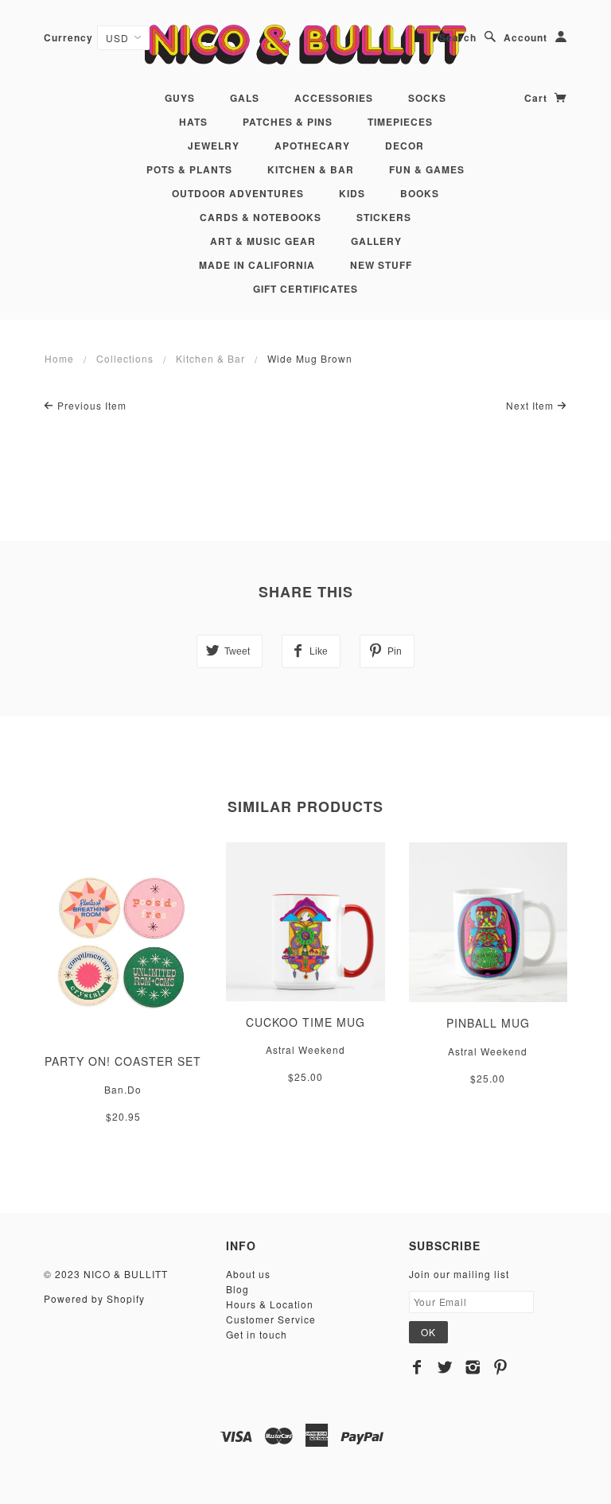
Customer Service (271, 1319)
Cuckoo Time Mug (305, 1022)
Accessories (333, 98)
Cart (537, 98)
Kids (352, 193)
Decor (404, 145)
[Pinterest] (500, 1367)
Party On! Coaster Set (123, 1061)
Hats (193, 122)
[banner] (305, 44)
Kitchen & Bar (310, 169)
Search (458, 37)
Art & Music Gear (263, 241)
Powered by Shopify (94, 1298)
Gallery (376, 241)
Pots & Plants (189, 169)
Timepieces (400, 122)
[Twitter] (445, 1367)
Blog (237, 1289)
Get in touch (256, 1334)
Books (419, 193)
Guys (180, 98)
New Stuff (381, 265)
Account (525, 37)
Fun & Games (427, 169)
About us (248, 1274)
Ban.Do (123, 1089)
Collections (125, 358)
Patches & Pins (288, 122)
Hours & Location (269, 1304)
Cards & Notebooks (260, 217)
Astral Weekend (305, 1049)
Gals (244, 98)
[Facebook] (417, 1367)
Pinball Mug (488, 1023)
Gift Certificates (305, 289)
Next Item (531, 405)
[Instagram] (473, 1367)
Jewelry (213, 145)
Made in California (257, 265)
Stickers (383, 217)
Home (59, 358)
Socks (427, 98)
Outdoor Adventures (238, 193)
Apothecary (312, 145)
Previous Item (90, 405)
